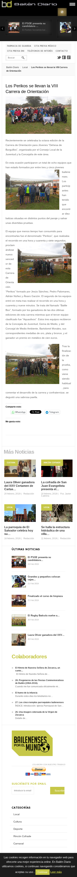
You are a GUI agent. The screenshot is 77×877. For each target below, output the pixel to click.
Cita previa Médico (45, 46)
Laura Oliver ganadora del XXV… (46, 635)
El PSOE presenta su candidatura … (33, 24)
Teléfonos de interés (40, 51)
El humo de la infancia (26, 693)
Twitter (58, 57)
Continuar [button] (42, 872)
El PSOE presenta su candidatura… (39, 558)
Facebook (63, 57)
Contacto (62, 51)
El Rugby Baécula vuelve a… (44, 615)
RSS (62, 12)
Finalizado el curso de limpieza (45, 596)
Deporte (18, 828)
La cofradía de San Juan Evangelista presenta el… (54, 486)
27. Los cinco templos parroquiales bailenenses (39, 702)
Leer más (56, 871)
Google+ (68, 57)
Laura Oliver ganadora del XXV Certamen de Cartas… (19, 486)
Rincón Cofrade (52, 462)
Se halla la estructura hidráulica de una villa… (55, 530)
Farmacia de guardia (19, 46)
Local (25, 67)
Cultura (11, 462)
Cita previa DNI (15, 51)
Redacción (28, 493)
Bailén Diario (12, 67)
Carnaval (18, 843)
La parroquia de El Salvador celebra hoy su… (18, 530)
